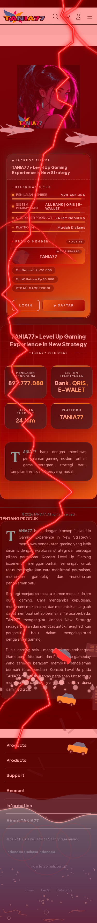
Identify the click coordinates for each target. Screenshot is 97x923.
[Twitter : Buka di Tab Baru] (43, 878)
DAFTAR (66, 305)
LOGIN (25, 305)
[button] (67, 16)
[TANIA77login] (15, 16)
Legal (45, 890)
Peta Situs (64, 890)
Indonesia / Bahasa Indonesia (30, 852)
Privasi (30, 890)
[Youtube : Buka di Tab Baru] (64, 878)
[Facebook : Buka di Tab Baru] (32, 878)
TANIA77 (29, 451)
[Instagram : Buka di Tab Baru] (54, 878)
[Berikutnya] (91, 96)
